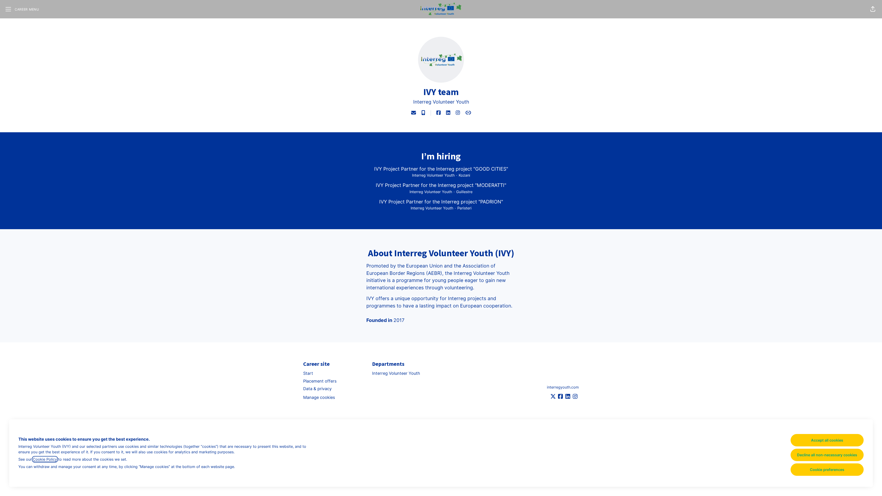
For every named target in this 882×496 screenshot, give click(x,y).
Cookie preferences (827, 469)
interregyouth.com (563, 387)
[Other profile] (468, 113)
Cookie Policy (45, 459)
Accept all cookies (827, 440)
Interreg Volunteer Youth (441, 102)
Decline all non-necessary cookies (827, 455)
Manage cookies (319, 397)
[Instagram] (458, 113)
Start (308, 373)
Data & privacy (317, 388)
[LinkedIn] (448, 113)
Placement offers (319, 381)
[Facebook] (438, 113)
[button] (872, 9)
